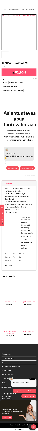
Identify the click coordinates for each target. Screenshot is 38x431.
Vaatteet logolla (14, 9)
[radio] (5, 82)
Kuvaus (9, 183)
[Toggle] (4, 183)
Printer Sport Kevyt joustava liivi (10, 332)
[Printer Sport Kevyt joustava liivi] (10, 319)
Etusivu (4, 9)
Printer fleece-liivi (28, 331)
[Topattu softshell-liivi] (28, 290)
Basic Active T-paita (10, 302)
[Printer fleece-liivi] (28, 319)
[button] (3, 3)
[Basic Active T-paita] (10, 290)
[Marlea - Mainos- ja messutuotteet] (19, 3)
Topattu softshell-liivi (28, 302)
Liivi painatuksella (28, 9)
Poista (34, 78)
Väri (3, 79)
